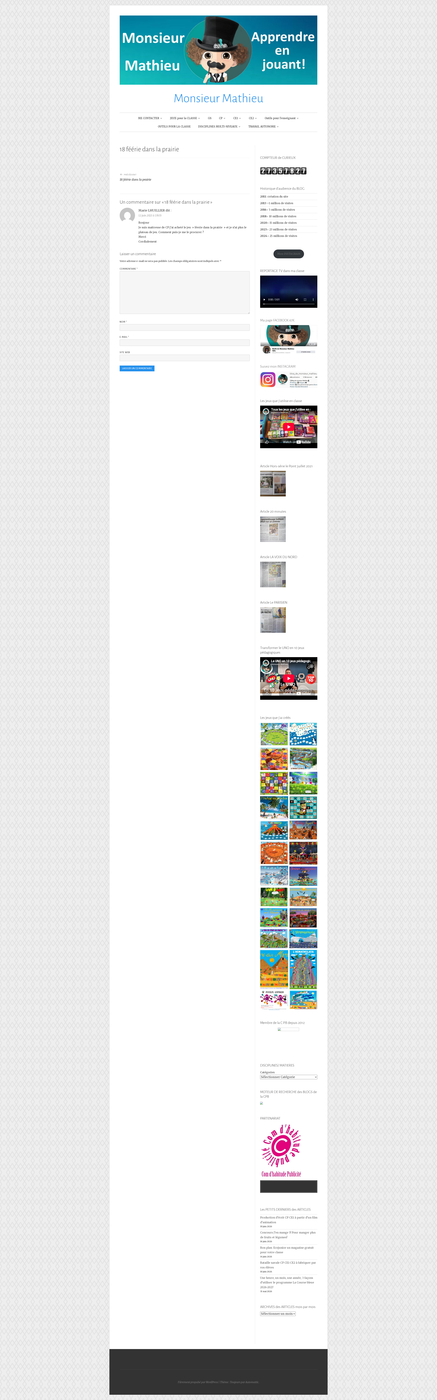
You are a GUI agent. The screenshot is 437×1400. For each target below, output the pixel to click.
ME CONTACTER (148, 118)
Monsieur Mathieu (218, 98)
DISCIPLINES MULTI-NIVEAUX (217, 126)
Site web (125, 352)
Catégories (267, 1072)
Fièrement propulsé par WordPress (198, 1382)
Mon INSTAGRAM (288, 253)
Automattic (252, 1382)
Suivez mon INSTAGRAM (277, 366)
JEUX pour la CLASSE (183, 118)
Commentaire (129, 269)
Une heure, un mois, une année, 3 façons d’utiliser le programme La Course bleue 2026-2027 (287, 1282)
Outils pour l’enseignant (280, 118)
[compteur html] (283, 173)
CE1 (235, 118)
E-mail (124, 337)
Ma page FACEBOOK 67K (277, 320)
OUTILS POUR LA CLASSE (174, 126)
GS (210, 118)
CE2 (251, 118)
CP (220, 118)
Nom (123, 322)
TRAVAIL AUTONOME (262, 126)
